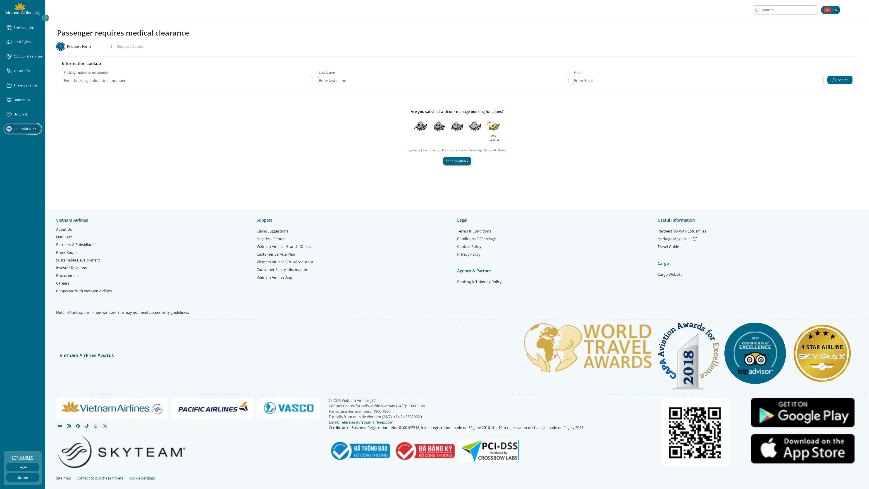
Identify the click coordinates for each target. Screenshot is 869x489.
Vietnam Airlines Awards (87, 355)
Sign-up (22, 477)
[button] (24, 27)
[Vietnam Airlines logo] (22, 8)
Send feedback (457, 161)
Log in (23, 467)
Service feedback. (495, 150)
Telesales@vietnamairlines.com (366, 422)
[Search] (757, 10)
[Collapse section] (45, 18)
